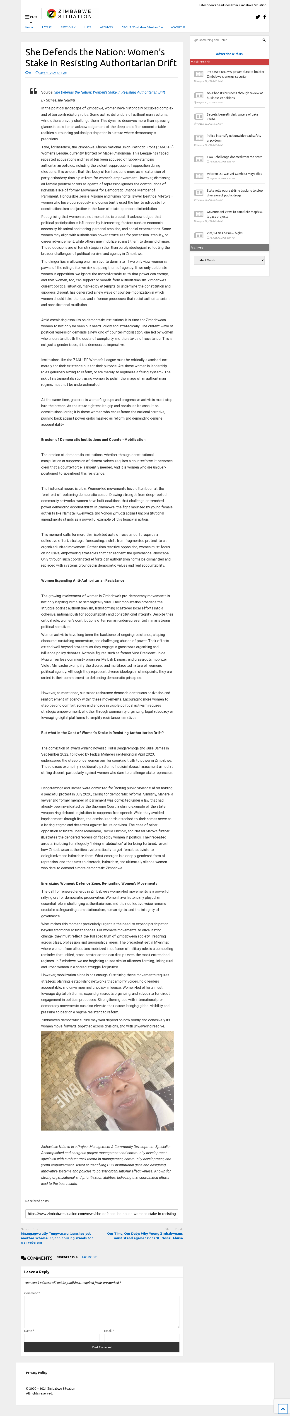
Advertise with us (229, 54)
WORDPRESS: (67, 1257)
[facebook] (264, 17)
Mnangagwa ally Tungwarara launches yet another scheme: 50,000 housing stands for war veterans (57, 1238)
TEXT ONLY (68, 27)
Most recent (200, 62)
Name (29, 1331)
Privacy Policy (36, 1373)
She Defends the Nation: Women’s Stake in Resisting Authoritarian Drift (109, 92)
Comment (32, 1293)
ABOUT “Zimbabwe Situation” (141, 27)
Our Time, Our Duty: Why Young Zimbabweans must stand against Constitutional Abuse (145, 1236)
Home (29, 27)
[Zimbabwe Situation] (70, 17)
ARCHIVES (106, 27)
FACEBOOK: (90, 1257)
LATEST (47, 27)
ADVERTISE (178, 27)
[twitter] (258, 17)
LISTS (88, 27)
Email (109, 1331)
